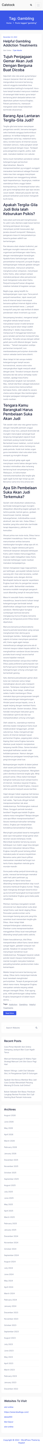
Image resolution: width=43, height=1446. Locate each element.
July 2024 (8, 1268)
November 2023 (11, 1319)
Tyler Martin (17, 50)
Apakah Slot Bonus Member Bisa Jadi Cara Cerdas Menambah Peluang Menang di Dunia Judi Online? (20, 1082)
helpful (32, 1004)
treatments (8, 1008)
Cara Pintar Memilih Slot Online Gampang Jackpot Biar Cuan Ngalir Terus (19, 1050)
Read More (10, 1013)
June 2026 (9, 1122)
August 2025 (10, 1185)
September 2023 (11, 1331)
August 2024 (10, 1261)
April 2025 (8, 1211)
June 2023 (9, 1350)
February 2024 (10, 1300)
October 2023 (10, 1325)
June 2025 (9, 1198)
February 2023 (10, 1376)
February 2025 (10, 1223)
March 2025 (9, 1217)
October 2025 (10, 1172)
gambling (23, 1004)
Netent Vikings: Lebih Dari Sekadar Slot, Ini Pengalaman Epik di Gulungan (20, 1072)
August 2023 (10, 1338)
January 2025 (10, 1230)
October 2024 (10, 1249)
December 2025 (11, 1160)
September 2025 (11, 1179)
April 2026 (8, 1134)
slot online (8, 1407)
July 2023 (8, 1344)
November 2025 (11, 1166)
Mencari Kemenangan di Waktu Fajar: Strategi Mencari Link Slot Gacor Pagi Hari (20, 1061)
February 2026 (10, 1147)
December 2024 (11, 1236)
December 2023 (11, 1312)
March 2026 (9, 1141)
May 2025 (8, 1204)
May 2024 (8, 1281)
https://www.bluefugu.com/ (16, 1412)
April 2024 (8, 1287)
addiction (13, 1004)
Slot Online (7, 50)
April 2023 (8, 1363)
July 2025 (8, 1192)
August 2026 (10, 1115)
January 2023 (10, 1382)
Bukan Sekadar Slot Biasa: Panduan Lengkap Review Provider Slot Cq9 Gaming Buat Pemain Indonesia (19, 1094)
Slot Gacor (8, 1422)
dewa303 (8, 1417)
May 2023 (8, 1357)
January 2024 (10, 1306)
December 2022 (11, 1389)
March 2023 (9, 1370)
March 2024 (9, 1293)
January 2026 (10, 1153)
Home (8, 23)
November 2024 (11, 1242)
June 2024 (9, 1274)
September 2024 (11, 1255)
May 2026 (8, 1128)
